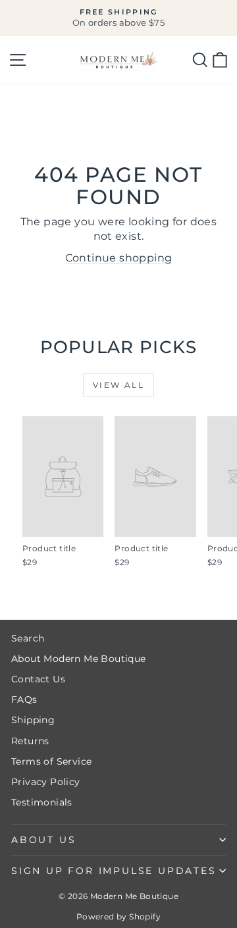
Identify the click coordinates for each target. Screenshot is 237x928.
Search (27, 638)
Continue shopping (118, 258)
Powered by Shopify (118, 916)
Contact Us (38, 679)
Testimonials (41, 802)
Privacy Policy (45, 782)
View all (118, 385)
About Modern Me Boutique (78, 659)
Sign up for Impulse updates (114, 871)
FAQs (24, 699)
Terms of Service (51, 761)
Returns (30, 741)
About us (43, 840)
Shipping (33, 720)
